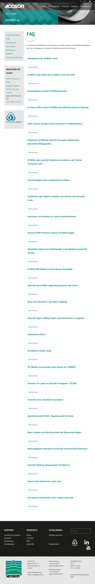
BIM (28, 541)
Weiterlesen (33, 67)
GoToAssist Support (10, 52)
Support (74, 6)
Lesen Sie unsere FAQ (13, 80)
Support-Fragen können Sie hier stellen (12, 89)
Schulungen (85, 6)
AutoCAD (30, 544)
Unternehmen (54, 6)
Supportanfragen (13, 35)
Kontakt (7, 538)
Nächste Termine (55, 535)
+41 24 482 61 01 (54, 572)
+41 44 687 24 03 (13, 102)
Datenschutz (54, 544)
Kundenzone (11, 42)
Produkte (65, 6)
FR (85, 1)
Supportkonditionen (14, 57)
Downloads (10, 46)
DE (80, 1)
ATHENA (30, 538)
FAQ (8, 39)
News (44, 6)
